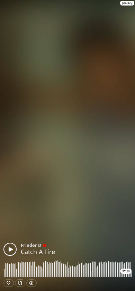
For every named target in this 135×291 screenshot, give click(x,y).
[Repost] (20, 283)
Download (31, 283)
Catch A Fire (38, 252)
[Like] (8, 283)
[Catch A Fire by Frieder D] (10, 249)
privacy (127, 3)
